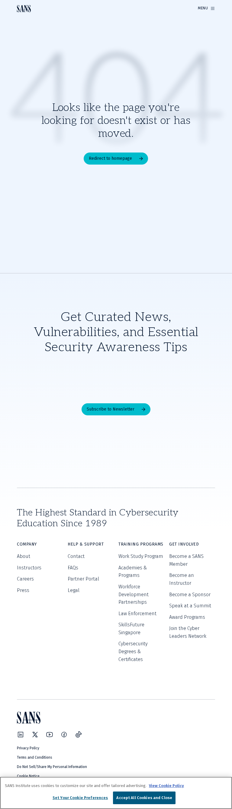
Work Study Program (140, 556)
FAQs (73, 568)
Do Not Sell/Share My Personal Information (52, 767)
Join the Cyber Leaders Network (187, 632)
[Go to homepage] (24, 9)
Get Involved (184, 544)
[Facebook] (64, 734)
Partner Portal (83, 579)
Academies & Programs (132, 571)
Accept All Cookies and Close (144, 797)
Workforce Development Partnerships (133, 594)
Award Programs (187, 617)
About (23, 556)
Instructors (29, 568)
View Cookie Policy (166, 785)
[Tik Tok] (78, 734)
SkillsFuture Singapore (131, 628)
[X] (35, 734)
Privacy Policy (28, 748)
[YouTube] (49, 734)
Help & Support (86, 544)
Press (23, 590)
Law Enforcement (137, 613)
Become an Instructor (181, 579)
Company (27, 544)
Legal (73, 590)
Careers (25, 579)
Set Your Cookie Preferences (80, 797)
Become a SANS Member (186, 560)
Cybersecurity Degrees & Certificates (132, 651)
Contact (76, 556)
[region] (116, 793)
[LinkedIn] (20, 734)
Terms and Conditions (34, 757)
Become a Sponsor (190, 594)
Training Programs (140, 544)
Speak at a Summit (190, 606)
